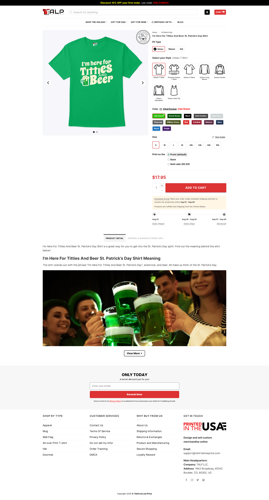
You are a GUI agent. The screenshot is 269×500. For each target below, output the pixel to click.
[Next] (142, 82)
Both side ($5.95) (180, 164)
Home (154, 32)
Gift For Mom (138, 22)
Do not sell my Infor (101, 442)
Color (164, 109)
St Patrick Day (166, 32)
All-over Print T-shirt (55, 442)
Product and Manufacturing (153, 442)
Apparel (47, 425)
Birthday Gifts (162, 22)
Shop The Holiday (95, 22)
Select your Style (161, 57)
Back (173, 159)
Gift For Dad (118, 22)
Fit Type (156, 41)
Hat (45, 448)
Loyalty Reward (146, 454)
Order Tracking (99, 448)
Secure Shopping (147, 448)
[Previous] (48, 82)
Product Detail (115, 238)
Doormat (48, 454)
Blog (180, 22)
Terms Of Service (100, 431)
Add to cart (195, 187)
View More (133, 353)
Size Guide (220, 137)
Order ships (189, 223)
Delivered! (221, 223)
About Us (142, 425)
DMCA (93, 454)
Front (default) (178, 154)
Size (188, 137)
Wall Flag (48, 437)
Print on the (158, 154)
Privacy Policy (115, 401)
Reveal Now (134, 394)
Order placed (158, 223)
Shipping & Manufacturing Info (145, 238)
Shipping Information (149, 431)
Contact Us (96, 425)
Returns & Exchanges (149, 437)
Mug (45, 431)
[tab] (115, 238)
